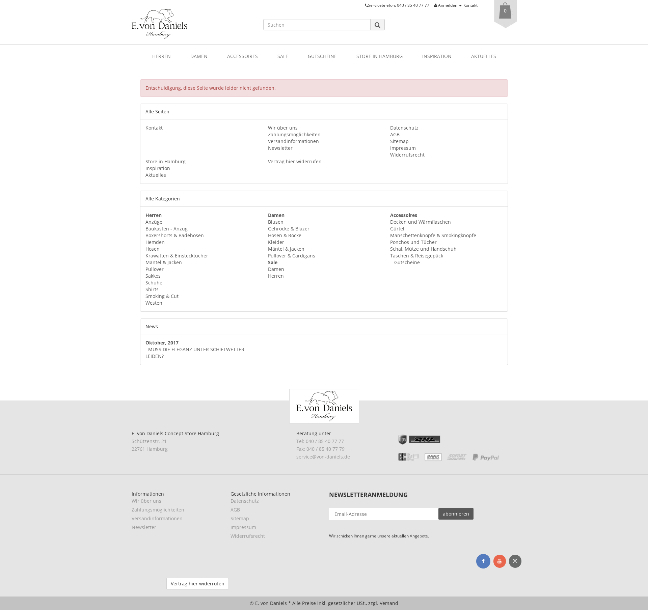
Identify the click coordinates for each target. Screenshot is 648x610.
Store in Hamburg (379, 56)
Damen (199, 56)
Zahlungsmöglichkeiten (294, 134)
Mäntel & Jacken (163, 262)
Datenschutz (404, 127)
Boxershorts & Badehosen (174, 235)
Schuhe (153, 282)
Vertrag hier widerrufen (295, 161)
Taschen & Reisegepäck (416, 255)
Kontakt (470, 5)
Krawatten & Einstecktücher (176, 255)
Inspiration (437, 56)
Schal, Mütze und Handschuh (423, 249)
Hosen (152, 249)
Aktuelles (483, 56)
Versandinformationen (293, 141)
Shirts (152, 289)
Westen (153, 303)
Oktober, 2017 (162, 342)
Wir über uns (283, 127)
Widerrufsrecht (407, 154)
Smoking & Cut (162, 296)
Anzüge (153, 222)
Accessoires (242, 56)
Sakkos (153, 276)
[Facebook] (483, 561)
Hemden (155, 242)
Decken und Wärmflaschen (420, 222)
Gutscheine (322, 56)
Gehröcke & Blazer (288, 228)
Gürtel (397, 228)
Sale (282, 56)
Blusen (276, 222)
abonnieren (456, 513)
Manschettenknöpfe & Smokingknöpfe (433, 235)
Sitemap (399, 141)
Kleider (276, 242)
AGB (395, 134)
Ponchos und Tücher (413, 242)
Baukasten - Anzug (166, 228)
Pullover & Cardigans (291, 255)
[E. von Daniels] (192, 24)
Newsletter (280, 148)
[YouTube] (499, 561)
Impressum (403, 148)
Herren (161, 56)
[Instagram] (515, 561)
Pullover (154, 269)
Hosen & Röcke (284, 235)
